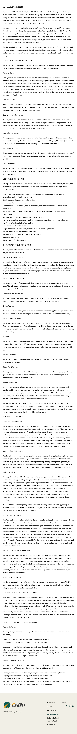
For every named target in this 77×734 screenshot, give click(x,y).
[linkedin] (73, 706)
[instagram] (69, 706)
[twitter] (66, 706)
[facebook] (63, 706)
